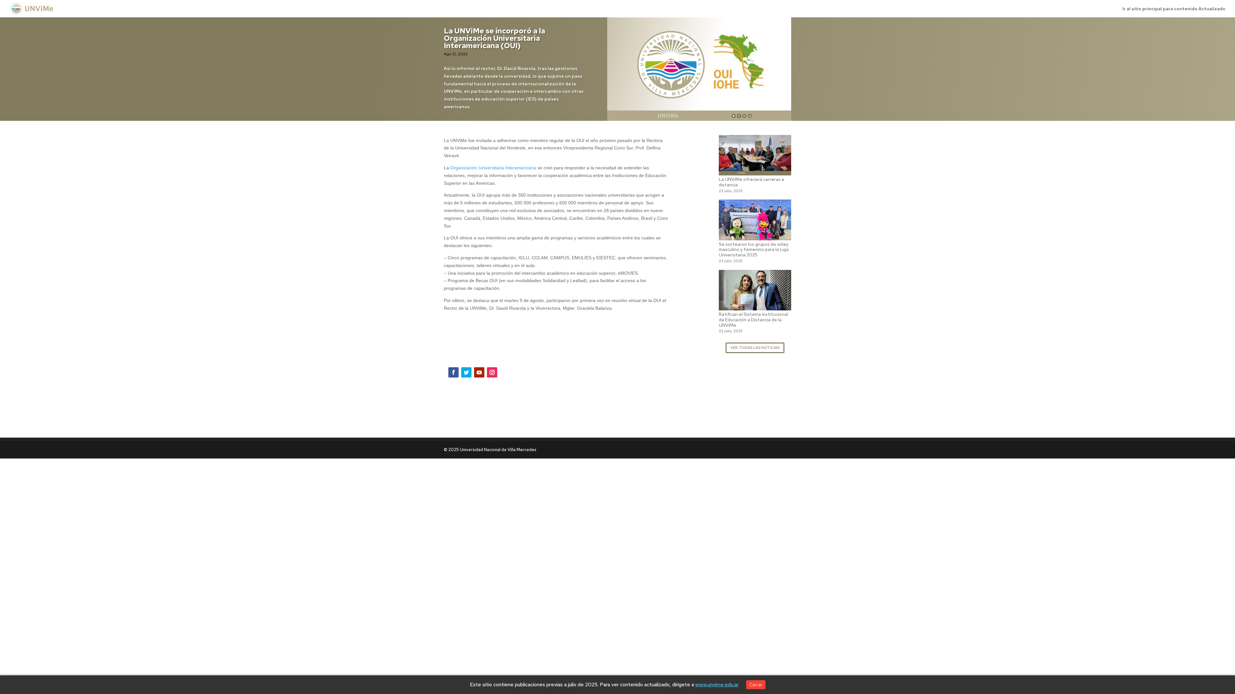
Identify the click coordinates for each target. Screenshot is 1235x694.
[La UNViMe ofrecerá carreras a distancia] (755, 171)
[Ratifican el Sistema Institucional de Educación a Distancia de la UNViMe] (755, 306)
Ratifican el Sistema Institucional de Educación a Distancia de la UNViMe (753, 319)
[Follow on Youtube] (479, 372)
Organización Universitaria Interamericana (493, 167)
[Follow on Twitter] (466, 372)
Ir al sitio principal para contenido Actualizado (1173, 9)
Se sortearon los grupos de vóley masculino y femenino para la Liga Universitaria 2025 (754, 249)
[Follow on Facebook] (453, 372)
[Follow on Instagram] (492, 372)
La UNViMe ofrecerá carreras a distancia (751, 182)
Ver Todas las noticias (755, 347)
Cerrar (755, 685)
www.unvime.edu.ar (716, 684)
